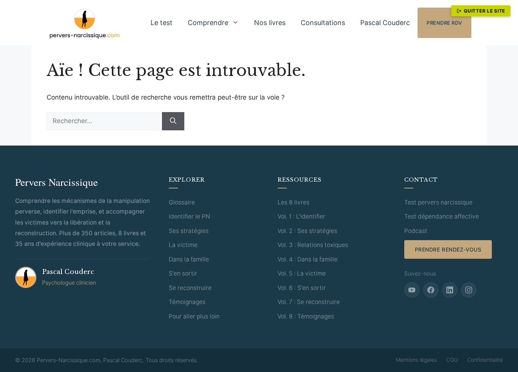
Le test (162, 23)
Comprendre (208, 23)
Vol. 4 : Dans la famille (307, 259)
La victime (183, 245)
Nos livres (270, 23)
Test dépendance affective (441, 216)
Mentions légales (416, 359)
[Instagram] (468, 290)
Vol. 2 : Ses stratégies (307, 230)
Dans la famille (189, 259)
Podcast (415, 230)
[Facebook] (430, 290)
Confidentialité (485, 359)
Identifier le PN (189, 216)
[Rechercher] (173, 121)
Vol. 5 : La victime (302, 273)
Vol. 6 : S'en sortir (302, 287)
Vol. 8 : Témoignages (306, 316)
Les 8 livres (293, 202)
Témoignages (187, 302)
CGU (452, 359)
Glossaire (182, 202)
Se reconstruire (190, 287)
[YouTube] (411, 290)
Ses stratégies (189, 230)
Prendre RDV (444, 23)
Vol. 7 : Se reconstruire (309, 302)
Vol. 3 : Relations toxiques (313, 245)
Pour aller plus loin (194, 316)
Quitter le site (484, 11)
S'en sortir (183, 273)
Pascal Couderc (385, 23)
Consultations (323, 23)
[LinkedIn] (449, 290)
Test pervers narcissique (438, 202)
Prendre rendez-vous (448, 249)
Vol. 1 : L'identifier (301, 216)
